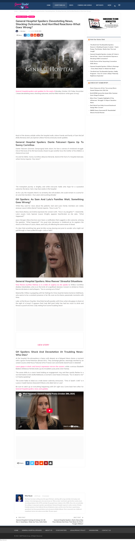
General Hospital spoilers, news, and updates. (32, 389)
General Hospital (22, 16)
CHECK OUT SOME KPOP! (99, 83)
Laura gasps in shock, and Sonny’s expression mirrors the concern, (40, 366)
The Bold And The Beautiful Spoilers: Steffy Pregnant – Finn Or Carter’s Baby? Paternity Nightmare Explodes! (104, 74)
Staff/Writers (61, 530)
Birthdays (99, 5)
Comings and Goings (85, 5)
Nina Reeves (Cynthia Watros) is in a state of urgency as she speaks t (42, 285)
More (109, 5)
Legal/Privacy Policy (77, 530)
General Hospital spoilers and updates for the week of (35, 91)
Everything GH (60, 5)
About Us (48, 530)
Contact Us (106, 530)
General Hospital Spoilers (32, 530)
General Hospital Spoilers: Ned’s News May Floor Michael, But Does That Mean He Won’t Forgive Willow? (68, 522)
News (71, 5)
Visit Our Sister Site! (97, 39)
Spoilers (31, 16)
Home (48, 5)
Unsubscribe (93, 530)
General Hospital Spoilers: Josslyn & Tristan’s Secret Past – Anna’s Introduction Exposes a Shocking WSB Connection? (104, 56)
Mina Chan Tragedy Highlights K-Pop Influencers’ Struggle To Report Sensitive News (103, 100)
